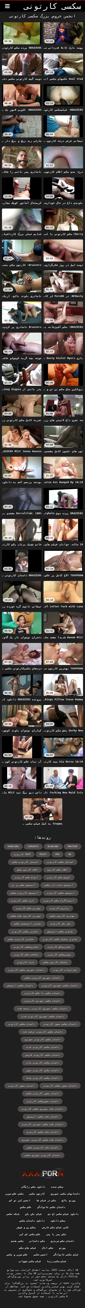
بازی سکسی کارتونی (23, 900)
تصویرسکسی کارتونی (59, 954)
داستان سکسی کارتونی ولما (42, 1078)
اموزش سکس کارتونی (59, 877)
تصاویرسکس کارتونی (59, 947)
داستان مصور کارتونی (21, 1085)
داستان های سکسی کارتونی (43, 1132)
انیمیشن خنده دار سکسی (58, 885)
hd (69, 854)
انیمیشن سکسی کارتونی (61, 893)
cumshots (33, 846)
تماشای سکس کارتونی (26, 954)
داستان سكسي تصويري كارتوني (60, 985)
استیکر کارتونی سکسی (25, 862)
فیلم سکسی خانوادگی (65, 1254)
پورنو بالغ (69, 1200)
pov (57, 854)
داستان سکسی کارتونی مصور (42, 1070)
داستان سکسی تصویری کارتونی (42, 1001)
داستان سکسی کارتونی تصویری (42, 1039)
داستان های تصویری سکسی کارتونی (42, 1109)
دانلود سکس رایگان (33, 1187)
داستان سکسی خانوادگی (51, 1207)
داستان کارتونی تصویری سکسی (42, 1155)
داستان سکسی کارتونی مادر (42, 1062)
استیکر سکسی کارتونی (60, 862)
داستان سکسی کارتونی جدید (42, 1047)
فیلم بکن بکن (33, 1214)
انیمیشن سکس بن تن (23, 885)
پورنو (62, 1248)
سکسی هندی (17, 1241)
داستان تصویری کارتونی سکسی (42, 978)
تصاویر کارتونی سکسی (21, 939)
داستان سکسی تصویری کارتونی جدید (42, 1016)
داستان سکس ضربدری (62, 1241)
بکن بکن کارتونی (60, 923)
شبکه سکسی (13, 1214)
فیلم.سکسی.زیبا (56, 1261)
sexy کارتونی (22, 854)
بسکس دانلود (58, 1220)
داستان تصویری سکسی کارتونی (26, 970)
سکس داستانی (36, 1241)
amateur (72, 846)
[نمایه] (42, 1173)
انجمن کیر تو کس (19, 1200)
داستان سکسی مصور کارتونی (60, 1024)
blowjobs (53, 846)
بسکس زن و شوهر (26, 1227)
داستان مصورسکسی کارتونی (43, 1101)
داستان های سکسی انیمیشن (43, 1116)
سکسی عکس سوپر (14, 1193)
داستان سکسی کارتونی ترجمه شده (43, 1032)
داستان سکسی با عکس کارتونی (42, 993)
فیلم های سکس (27, 1248)
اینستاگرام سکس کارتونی (58, 900)
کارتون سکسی (36, 1193)
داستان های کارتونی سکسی (43, 1147)
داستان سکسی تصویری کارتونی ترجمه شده (42, 1008)
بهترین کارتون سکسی (62, 916)
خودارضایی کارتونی (65, 970)
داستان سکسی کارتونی (21, 1024)
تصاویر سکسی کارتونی (25, 931)
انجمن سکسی (40, 1254)
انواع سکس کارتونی (26, 877)
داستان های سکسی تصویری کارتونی (42, 1124)
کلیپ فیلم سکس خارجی (55, 1227)
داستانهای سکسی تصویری (65, 1193)
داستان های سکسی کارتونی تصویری (42, 1140)
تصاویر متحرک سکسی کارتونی (60, 939)
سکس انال (47, 1248)
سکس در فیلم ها (46, 1200)
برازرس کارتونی (59, 908)
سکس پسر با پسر (56, 1234)
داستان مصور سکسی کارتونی (60, 1085)
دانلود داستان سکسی (31, 1220)
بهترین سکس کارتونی (28, 908)
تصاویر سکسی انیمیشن (60, 931)
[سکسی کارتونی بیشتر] (7, 6)
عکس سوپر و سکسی (17, 1254)
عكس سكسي (25, 1207)
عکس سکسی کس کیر (29, 1234)
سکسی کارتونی (56, 1296)
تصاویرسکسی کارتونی (26, 947)
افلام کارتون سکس (27, 869)
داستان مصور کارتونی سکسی (42, 1093)
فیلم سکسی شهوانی (30, 1261)
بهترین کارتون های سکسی (25, 916)
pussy (43, 854)
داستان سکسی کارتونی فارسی (42, 1055)
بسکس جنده (57, 1187)
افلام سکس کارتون (57, 869)
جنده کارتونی (25, 962)
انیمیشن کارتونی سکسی (24, 893)
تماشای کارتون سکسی (55, 962)
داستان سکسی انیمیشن (20, 985)
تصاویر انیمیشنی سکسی (28, 923)
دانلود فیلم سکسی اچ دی (63, 1214)
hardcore (13, 846)
